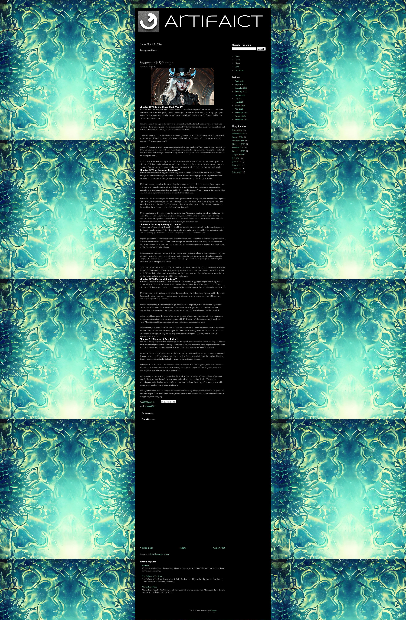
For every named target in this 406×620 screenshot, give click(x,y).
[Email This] (162, 401)
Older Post (219, 548)
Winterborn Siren (149, 587)
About (237, 63)
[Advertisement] (182, 519)
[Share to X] (168, 401)
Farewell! (145, 565)
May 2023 (239, 109)
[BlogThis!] (165, 401)
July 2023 (238, 98)
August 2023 (240, 84)
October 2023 (240, 116)
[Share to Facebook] (171, 401)
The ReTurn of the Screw (152, 576)
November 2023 (241, 112)
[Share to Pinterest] (174, 401)
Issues (237, 60)
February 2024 (240, 91)
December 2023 (241, 88)
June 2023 (239, 102)
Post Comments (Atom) (159, 554)
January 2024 (240, 95)
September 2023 (241, 119)
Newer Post (146, 548)
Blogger (213, 610)
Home (183, 548)
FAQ (237, 67)
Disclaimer (239, 70)
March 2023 (237, 172)
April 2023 (239, 81)
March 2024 (150, 406)
